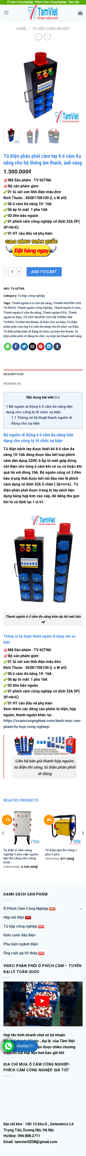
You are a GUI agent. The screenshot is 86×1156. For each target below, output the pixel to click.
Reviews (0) (12, 383)
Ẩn (57, 397)
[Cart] (80, 13)
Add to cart (44, 272)
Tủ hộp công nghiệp (51, 29)
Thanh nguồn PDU (55, 312)
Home (21, 29)
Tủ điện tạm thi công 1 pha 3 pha (61, 852)
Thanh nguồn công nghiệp (34, 307)
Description (13, 374)
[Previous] (11, 85)
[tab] (43, 374)
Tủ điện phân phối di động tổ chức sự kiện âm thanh (38, 331)
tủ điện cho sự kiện (52, 322)
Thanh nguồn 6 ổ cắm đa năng (32, 303)
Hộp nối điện (13, 917)
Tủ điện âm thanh (26, 322)
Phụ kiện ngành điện (20, 944)
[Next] (75, 85)
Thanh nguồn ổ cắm (67, 307)
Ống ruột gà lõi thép (20, 953)
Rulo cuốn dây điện (19, 935)
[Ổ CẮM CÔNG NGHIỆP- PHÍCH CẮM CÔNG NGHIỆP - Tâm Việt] (43, 13)
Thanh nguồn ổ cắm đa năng (22, 312)
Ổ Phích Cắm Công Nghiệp (25, 908)
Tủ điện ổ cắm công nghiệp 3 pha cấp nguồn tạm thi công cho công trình (20, 856)
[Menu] (6, 12)
